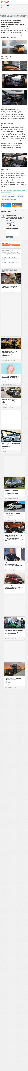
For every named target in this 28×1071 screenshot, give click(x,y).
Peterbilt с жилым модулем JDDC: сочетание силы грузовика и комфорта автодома (13, 680)
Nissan (6, 194)
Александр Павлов (11, 215)
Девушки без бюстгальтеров (8, 257)
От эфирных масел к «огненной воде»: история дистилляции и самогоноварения (14, 932)
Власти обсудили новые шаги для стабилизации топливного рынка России (13, 731)
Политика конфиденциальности (9, 270)
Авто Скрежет (5, 360)
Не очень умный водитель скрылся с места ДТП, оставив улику (11, 401)
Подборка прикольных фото (8, 259)
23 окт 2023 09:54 (10, 222)
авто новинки (20, 194)
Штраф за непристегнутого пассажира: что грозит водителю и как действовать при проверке (10, 353)
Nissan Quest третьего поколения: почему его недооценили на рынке (11, 492)
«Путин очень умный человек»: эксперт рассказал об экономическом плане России (14, 564)
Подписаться (11, 245)
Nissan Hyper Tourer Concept (9, 199)
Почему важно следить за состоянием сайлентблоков (10, 286)
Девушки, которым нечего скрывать (10, 262)
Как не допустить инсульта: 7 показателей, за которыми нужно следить (10, 378)
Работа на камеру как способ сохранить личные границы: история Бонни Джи (13, 969)
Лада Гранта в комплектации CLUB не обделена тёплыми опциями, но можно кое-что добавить (11, 253)
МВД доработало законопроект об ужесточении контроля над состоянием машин (14, 632)
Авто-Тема (5, 5)
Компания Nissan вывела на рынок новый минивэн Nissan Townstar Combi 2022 (13, 587)
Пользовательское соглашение (9, 269)
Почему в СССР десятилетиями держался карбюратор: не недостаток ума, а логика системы (14, 1019)
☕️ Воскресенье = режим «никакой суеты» (12, 809)
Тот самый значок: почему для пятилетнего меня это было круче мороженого (14, 707)
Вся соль (2, 15)
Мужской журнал (5, 384)
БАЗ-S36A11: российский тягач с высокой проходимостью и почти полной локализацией (14, 756)
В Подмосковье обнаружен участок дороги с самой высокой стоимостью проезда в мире (14, 832)
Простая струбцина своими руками (13, 1063)
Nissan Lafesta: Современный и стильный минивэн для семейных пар (11, 445)
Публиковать (9, 237)
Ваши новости (8, 570)
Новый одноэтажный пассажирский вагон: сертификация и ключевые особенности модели (13, 884)
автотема (12, 194)
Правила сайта (5, 271)
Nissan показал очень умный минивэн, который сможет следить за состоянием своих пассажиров (13, 16)
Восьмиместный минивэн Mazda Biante (12, 514)
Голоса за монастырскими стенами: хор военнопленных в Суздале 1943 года (14, 995)
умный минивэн (6, 198)
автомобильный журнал (8, 196)
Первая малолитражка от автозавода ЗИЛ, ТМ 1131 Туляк (10, 265)
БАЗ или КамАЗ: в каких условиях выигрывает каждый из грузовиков (14, 858)
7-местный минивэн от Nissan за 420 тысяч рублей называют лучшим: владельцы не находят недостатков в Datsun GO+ (14, 538)
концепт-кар (20, 196)
